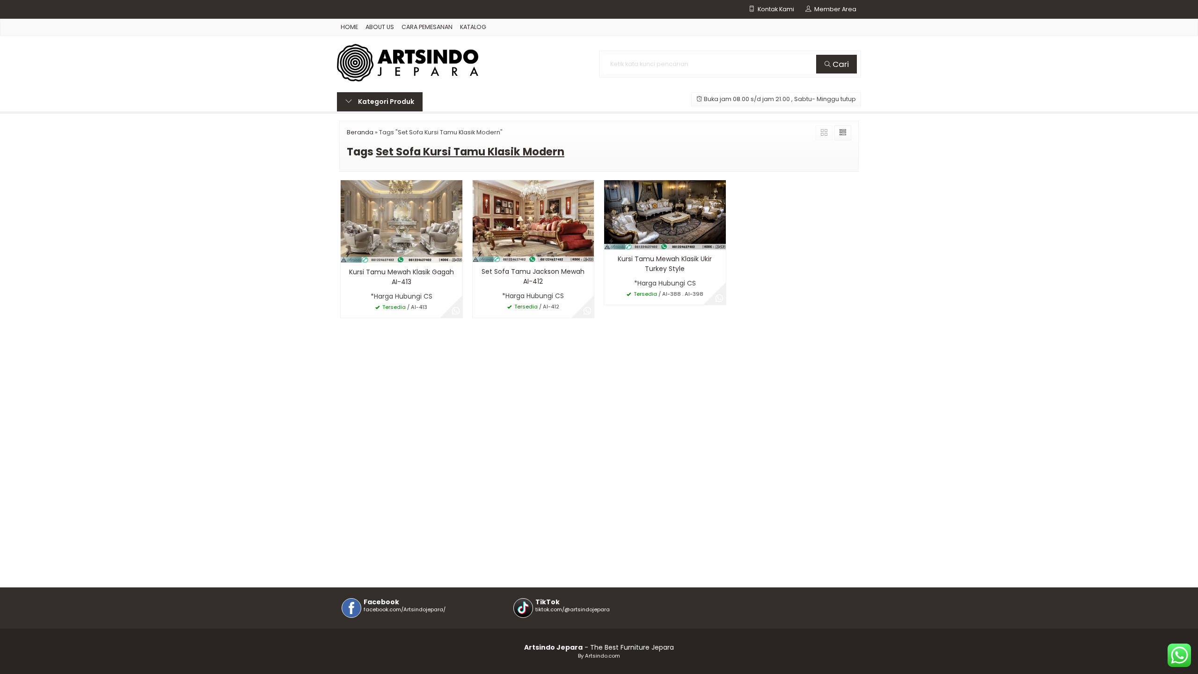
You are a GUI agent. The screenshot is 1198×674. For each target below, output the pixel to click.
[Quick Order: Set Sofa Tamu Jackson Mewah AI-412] (479, 253)
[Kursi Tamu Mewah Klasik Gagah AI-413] (401, 221)
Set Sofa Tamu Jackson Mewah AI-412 (533, 276)
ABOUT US (379, 27)
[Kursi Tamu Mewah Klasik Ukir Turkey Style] (665, 214)
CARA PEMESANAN (427, 27)
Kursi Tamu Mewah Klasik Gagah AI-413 (401, 276)
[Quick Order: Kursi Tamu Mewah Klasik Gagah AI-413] (347, 254)
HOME (349, 27)
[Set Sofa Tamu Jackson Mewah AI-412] (533, 220)
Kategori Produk (385, 101)
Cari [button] (840, 64)
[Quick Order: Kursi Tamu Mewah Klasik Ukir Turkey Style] (611, 241)
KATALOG (473, 27)
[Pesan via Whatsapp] (455, 311)
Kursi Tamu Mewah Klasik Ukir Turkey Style (665, 263)
